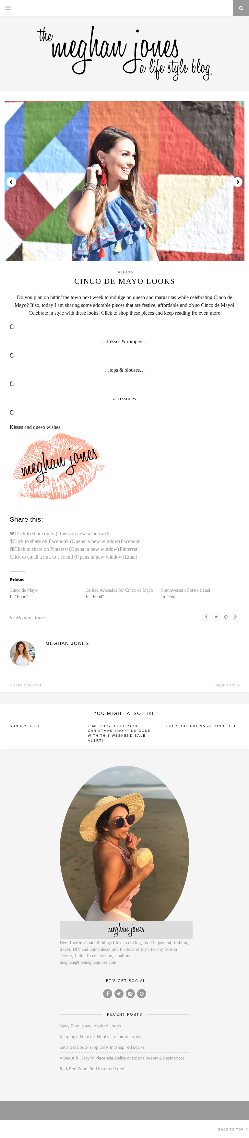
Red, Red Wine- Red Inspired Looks (93, 1068)
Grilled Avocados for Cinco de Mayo (119, 590)
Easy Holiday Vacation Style (201, 726)
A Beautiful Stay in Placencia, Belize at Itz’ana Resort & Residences (122, 1058)
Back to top (231, 1129)
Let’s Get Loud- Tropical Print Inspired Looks (102, 1047)
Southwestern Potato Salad (185, 590)
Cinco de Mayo (24, 590)
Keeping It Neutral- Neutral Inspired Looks (100, 1036)
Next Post (226, 685)
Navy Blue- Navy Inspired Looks (90, 1026)
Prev (11, 182)
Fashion (124, 272)
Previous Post (27, 685)
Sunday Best (25, 726)
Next (238, 182)
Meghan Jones (31, 617)
